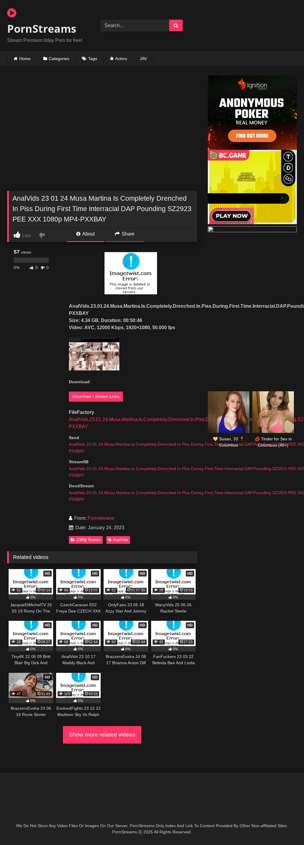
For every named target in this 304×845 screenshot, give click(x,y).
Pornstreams (101, 518)
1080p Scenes (88, 540)
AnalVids (120, 540)
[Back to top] (285, 827)
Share (127, 233)
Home (25, 58)
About (88, 233)
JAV (143, 58)
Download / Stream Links (95, 396)
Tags (92, 58)
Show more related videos (102, 734)
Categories (59, 58)
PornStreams (41, 28)
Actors (121, 58)
